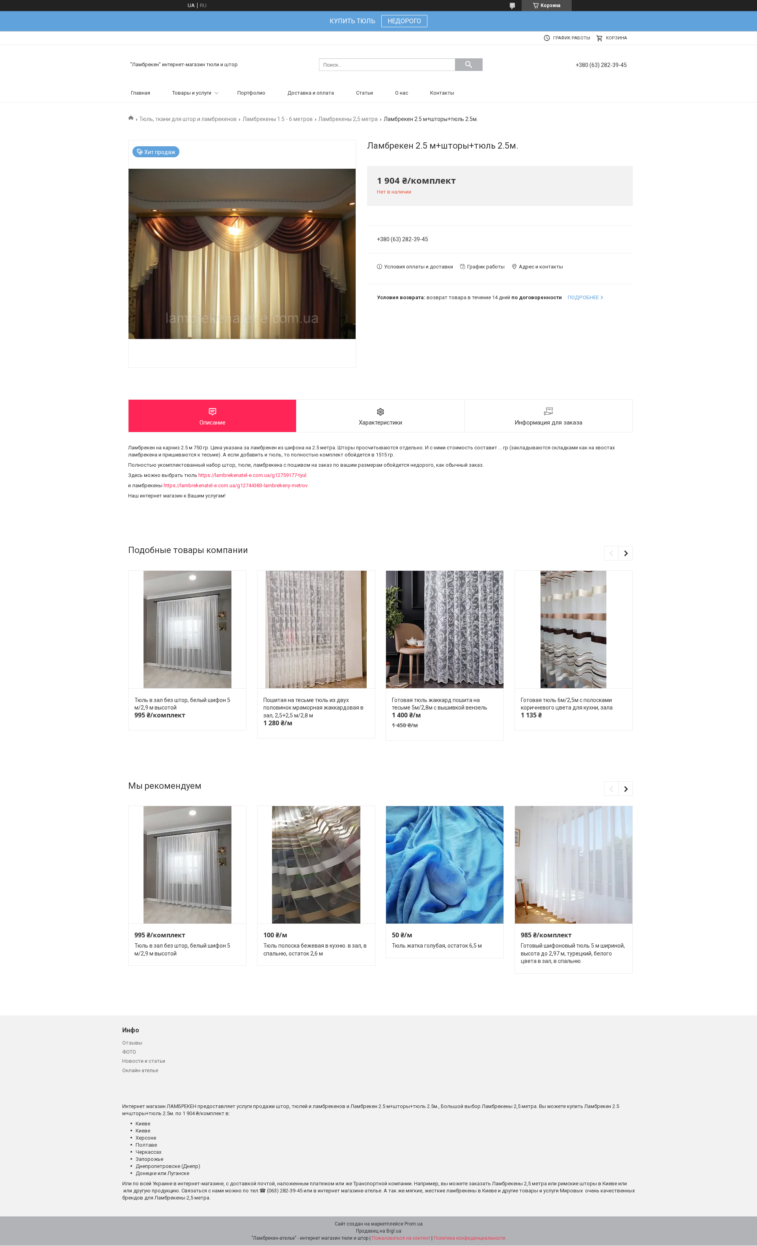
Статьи (364, 93)
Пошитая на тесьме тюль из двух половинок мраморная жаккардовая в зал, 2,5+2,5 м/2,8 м (313, 708)
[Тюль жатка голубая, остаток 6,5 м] (444, 865)
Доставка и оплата (310, 93)
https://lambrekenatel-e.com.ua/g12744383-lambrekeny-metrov (236, 485)
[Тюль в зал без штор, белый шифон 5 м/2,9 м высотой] (187, 630)
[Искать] (469, 64)
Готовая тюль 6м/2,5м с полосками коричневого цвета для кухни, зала (567, 704)
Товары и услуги (191, 93)
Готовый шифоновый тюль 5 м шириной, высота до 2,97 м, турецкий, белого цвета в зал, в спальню (573, 953)
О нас (401, 93)
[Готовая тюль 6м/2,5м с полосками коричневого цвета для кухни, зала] (573, 630)
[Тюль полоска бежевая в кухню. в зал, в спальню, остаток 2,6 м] (316, 865)
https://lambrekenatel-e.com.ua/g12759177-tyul (252, 475)
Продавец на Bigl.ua (378, 1231)
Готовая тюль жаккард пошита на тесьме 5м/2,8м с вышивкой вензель (439, 704)
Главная (140, 93)
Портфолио (251, 93)
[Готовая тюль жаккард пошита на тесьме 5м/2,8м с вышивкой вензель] (444, 630)
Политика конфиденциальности (469, 1238)
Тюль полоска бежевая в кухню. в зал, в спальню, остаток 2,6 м (315, 949)
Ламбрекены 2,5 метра (348, 119)
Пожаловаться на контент (401, 1238)
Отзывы (132, 1043)
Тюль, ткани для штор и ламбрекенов (188, 119)
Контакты (442, 93)
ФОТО (129, 1052)
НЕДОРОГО (404, 21)
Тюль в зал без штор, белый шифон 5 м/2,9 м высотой (182, 704)
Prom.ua (414, 1224)
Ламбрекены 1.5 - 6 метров (277, 119)
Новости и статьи (143, 1061)
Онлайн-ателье (140, 1070)
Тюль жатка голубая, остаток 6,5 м (437, 945)
